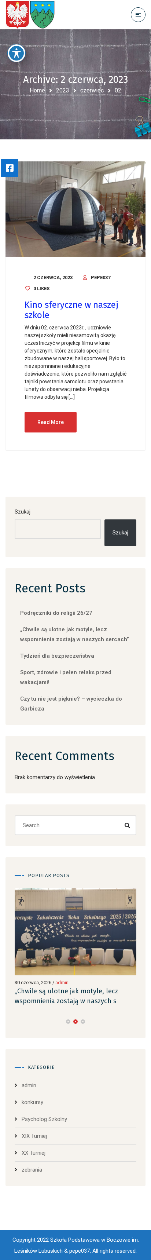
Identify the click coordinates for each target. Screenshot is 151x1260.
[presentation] (18, 1021)
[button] (68, 1021)
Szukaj (22, 511)
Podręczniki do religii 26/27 (56, 613)
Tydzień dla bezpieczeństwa (57, 656)
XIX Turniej (34, 1136)
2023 (62, 90)
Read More (50, 422)
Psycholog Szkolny (44, 1119)
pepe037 (100, 277)
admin (62, 982)
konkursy (32, 1102)
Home (37, 90)
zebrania (32, 1169)
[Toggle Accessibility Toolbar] (16, 53)
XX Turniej (33, 1153)
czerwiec (92, 90)
